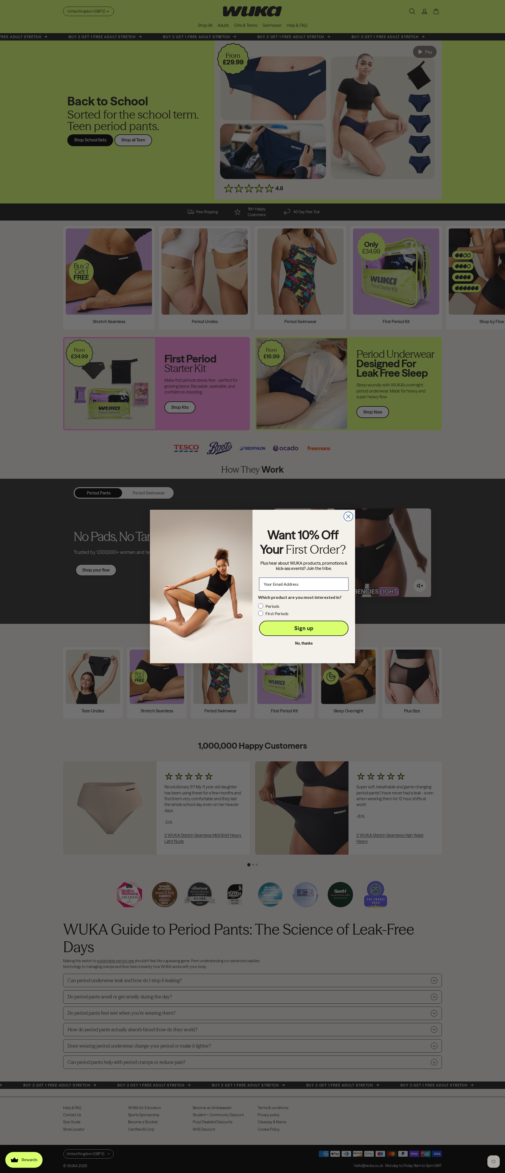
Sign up (304, 628)
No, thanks (304, 643)
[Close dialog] (348, 516)
